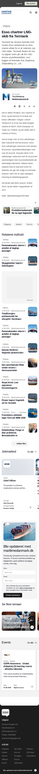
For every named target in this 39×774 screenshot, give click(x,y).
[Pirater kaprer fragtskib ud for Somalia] (19, 398)
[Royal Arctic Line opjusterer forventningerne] (19, 382)
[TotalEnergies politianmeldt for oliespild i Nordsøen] (19, 314)
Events (16, 759)
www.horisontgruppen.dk (11, 738)
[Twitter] (24, 106)
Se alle (30, 452)
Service (4, 756)
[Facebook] (14, 106)
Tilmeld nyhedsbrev (13, 595)
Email (5, 576)
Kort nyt (17, 752)
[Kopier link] (34, 106)
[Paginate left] (3, 484)
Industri (4, 752)
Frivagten (17, 756)
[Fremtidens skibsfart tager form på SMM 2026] (19, 413)
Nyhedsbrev (31, 756)
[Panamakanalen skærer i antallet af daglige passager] (19, 245)
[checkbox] (4, 588)
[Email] (29, 106)
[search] (31, 12)
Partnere (30, 749)
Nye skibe (18, 749)
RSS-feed (30, 752)
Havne (4, 763)
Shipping (5, 749)
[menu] (36, 12)
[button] (35, 202)
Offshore (5, 759)
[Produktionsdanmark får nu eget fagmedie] (16, 210)
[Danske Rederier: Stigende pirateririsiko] (19, 348)
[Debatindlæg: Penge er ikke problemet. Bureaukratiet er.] (19, 430)
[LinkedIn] (19, 106)
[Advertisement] (19, 287)
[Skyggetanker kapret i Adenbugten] (19, 261)
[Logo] (6, 12)
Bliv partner (31, 3)
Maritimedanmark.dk (20, 99)
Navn (5, 568)
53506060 (12, 735)
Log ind (19, 3)
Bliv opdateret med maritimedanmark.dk (17, 770)
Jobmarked (18, 763)
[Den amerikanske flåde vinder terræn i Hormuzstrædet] (19, 365)
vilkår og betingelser (26, 588)
